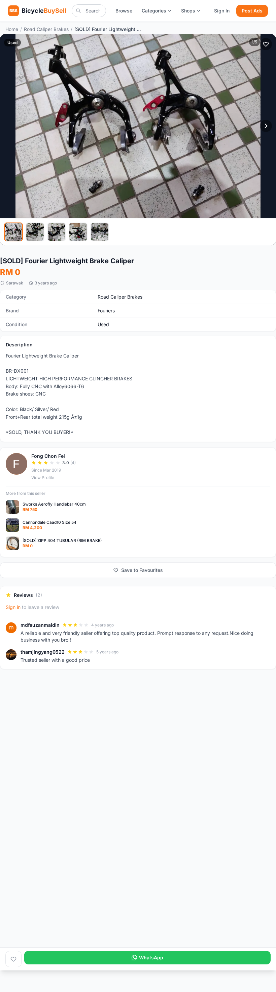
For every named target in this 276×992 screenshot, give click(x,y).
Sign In (222, 10)
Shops (188, 10)
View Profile (42, 477)
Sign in (13, 607)
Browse (123, 10)
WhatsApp (151, 957)
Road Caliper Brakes (46, 29)
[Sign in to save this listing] (266, 44)
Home (11, 29)
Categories (154, 10)
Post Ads (252, 10)
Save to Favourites (142, 570)
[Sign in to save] (13, 959)
